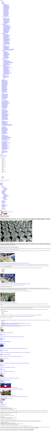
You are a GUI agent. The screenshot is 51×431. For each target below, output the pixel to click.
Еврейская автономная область (8, 67)
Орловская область (4, 87)
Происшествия (4, 191)
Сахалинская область (6, 71)
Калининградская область (7, 26)
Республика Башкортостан (7, 38)
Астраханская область (6, 18)
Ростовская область (4, 97)
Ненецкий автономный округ (8, 27)
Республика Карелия (6, 31)
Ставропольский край (7, 354)
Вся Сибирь (5, 51)
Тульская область (6, 15)
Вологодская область (5, 102)
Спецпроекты (5, 199)
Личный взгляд (6, 196)
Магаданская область (6, 69)
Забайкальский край (6, 73)
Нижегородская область (7, 35)
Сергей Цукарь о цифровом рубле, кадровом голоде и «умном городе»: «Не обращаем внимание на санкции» (16, 325)
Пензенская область (4, 112)
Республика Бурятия (6, 74)
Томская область (6, 58)
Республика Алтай (6, 56)
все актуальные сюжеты (3, 397)
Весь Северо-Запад (4, 100)
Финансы (3, 202)
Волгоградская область (5, 94)
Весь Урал (5, 45)
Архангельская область (7, 25)
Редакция (1, 402)
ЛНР (4, 77)
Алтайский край (4, 127)
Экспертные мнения (6, 195)
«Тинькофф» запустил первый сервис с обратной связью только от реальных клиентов (21, 316)
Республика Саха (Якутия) (7, 70)
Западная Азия (6, 358)
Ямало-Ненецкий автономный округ (7, 125)
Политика (3, 186)
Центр (3, 3)
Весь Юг (5, 17)
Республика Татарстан (7, 40)
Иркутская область (6, 52)
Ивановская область (6, 8)
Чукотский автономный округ (8, 72)
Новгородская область (5, 105)
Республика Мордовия (5, 115)
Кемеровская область (6, 53)
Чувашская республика (7, 44)
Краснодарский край (5, 95)
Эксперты (3, 193)
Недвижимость (6, 189)
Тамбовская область (4, 89)
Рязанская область (6, 12)
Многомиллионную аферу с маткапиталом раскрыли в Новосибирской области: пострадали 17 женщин (16, 323)
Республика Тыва (4, 132)
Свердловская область (7, 46)
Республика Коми (4, 107)
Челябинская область (5, 122)
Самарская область (6, 41)
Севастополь (5, 23)
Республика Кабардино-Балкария (6, 137)
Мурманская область (5, 104)
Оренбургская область (7, 36)
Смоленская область (6, 13)
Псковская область (6, 30)
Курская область (6, 10)
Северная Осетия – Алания (7, 64)
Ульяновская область (6, 43)
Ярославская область (6, 16)
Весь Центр (3, 79)
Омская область (6, 55)
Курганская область (6, 47)
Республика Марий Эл (5, 114)
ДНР (4, 78)
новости (1, 184)
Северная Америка (5, 350)
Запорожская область (6, 76)
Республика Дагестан (6, 60)
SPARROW (32, 429)
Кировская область (4, 110)
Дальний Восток (4, 65)
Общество (3, 190)
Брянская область (6, 6)
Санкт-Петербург (6, 32)
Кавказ (3, 59)
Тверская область (4, 90)
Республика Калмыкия (7, 21)
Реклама (3, 176)
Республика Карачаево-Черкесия (8, 62)
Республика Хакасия (6, 57)
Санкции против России (14, 387)
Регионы (1, 0)
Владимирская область (5, 82)
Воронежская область (6, 7)
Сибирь (3, 50)
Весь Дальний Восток (6, 66)
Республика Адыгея (6, 20)
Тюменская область (6, 48)
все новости (2, 381)
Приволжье (3, 33)
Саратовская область (5, 117)
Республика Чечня (6, 63)
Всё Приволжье (4, 109)
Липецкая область (6, 11)
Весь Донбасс (5, 75)
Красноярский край (6, 54)
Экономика (3, 200)
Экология (1, 369)
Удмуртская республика (7, 42)
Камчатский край (6, 68)
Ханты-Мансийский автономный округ (9, 49)
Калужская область (4, 84)
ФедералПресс (3, 320)
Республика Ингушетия (7, 61)
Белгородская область (6, 5)
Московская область (4, 80)
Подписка (5, 198)
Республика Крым (6, 22)
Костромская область (5, 85)
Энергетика (5, 188)
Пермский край (6, 37)
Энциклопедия (6, 194)
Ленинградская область (7, 28)
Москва (3, 2)
